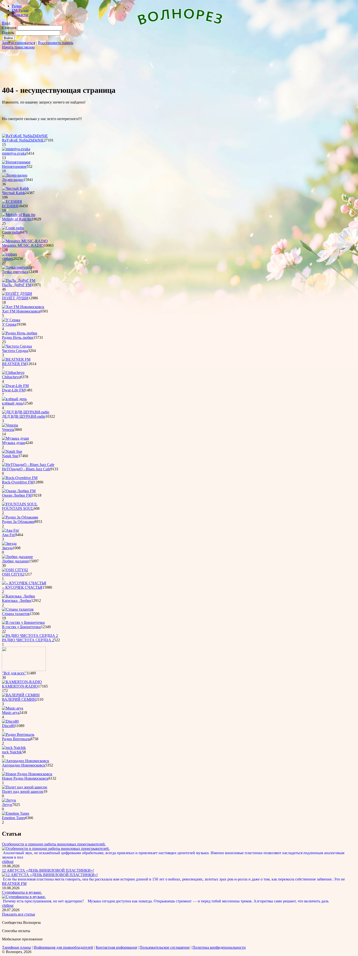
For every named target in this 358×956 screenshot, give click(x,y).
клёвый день (12, 403)
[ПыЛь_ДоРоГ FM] (18, 280)
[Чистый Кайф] (15, 188)
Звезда (7, 548)
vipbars (7, 258)
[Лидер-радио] (14, 175)
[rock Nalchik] (14, 748)
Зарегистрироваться (18, 43)
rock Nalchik (12, 752)
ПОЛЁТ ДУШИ (15, 298)
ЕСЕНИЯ (10, 206)
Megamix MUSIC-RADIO (23, 245)
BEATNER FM (14, 364)
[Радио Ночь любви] (19, 333)
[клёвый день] (14, 399)
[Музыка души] (15, 438)
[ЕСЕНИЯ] (12, 201)
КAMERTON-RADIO (20, 686)
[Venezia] (10, 425)
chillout (7, 862)
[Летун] (9, 800)
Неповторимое (14, 166)
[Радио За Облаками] (20, 517)
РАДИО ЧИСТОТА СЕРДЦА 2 (28, 640)
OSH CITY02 (13, 574)
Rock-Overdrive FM (18, 482)
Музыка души (13, 443)
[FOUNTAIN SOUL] (20, 504)
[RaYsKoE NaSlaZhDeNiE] (25, 136)
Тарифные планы (16, 947)
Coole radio (11, 232)
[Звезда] (9, 543)
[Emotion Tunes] (15, 813)
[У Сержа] (11, 320)
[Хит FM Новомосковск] (23, 307)
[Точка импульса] (17, 267)
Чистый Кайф (13, 193)
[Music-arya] (12, 708)
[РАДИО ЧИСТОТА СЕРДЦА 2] (30, 636)
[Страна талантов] (18, 609)
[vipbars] (9, 254)
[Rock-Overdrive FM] (20, 478)
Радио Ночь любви (17, 337)
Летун (7, 805)
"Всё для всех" (14, 673)
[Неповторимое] (16, 162)
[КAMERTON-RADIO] (22, 682)
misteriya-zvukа (14, 153)
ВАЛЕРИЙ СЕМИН (19, 699)
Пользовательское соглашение (165, 947)
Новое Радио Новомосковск (25, 778)
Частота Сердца (15, 351)
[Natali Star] (12, 451)
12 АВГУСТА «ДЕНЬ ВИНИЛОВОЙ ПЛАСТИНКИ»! (48, 870)
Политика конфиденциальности (219, 947)
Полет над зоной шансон (22, 791)
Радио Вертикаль (16, 739)
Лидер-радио (12, 180)
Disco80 (8, 726)
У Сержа (9, 324)
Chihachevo (11, 377)
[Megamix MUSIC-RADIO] (25, 241)
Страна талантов (16, 614)
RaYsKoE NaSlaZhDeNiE (23, 140)
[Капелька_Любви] (18, 596)
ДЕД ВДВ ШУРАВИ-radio (23, 416)
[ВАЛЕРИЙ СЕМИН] (21, 695)
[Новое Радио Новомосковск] (27, 774)
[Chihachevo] (13, 372)
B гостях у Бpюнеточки (21, 627)
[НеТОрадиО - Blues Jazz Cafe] (28, 465)
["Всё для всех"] (24, 670)
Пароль (8, 33)
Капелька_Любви (16, 600)
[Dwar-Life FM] (15, 386)
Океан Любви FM (17, 495)
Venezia (8, 429)
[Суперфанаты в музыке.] (24, 897)
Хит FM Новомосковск (21, 311)
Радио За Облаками (18, 522)
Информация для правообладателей (63, 947)
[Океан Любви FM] (19, 491)
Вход (6, 23)
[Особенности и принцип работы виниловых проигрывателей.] (56, 848)
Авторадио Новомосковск (23, 765)
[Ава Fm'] (10, 530)
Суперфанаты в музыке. (22, 892)
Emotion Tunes (13, 818)
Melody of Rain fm (16, 219)
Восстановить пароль (55, 43)
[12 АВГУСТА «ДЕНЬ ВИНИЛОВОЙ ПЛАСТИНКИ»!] (50, 875)
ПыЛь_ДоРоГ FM (16, 285)
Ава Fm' (8, 535)
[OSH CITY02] (15, 570)
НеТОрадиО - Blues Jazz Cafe (26, 469)
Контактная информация (116, 947)
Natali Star (10, 456)
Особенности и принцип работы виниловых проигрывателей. (54, 844)
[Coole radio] (13, 228)
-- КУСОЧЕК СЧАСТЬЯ (22, 587)
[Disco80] (10, 721)
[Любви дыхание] (17, 557)
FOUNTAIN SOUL (18, 508)
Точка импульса (15, 272)
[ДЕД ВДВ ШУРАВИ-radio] (25, 412)
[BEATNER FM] (16, 359)
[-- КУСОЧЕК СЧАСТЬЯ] (24, 583)
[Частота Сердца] (17, 346)
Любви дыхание (15, 561)
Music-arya (10, 712)
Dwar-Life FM (13, 390)
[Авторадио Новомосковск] (25, 761)
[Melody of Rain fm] (18, 215)
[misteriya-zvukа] (16, 149)
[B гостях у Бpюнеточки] (23, 622)
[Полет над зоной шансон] (24, 787)
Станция (9, 28)
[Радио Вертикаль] (18, 734)
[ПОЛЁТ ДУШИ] (17, 294)
